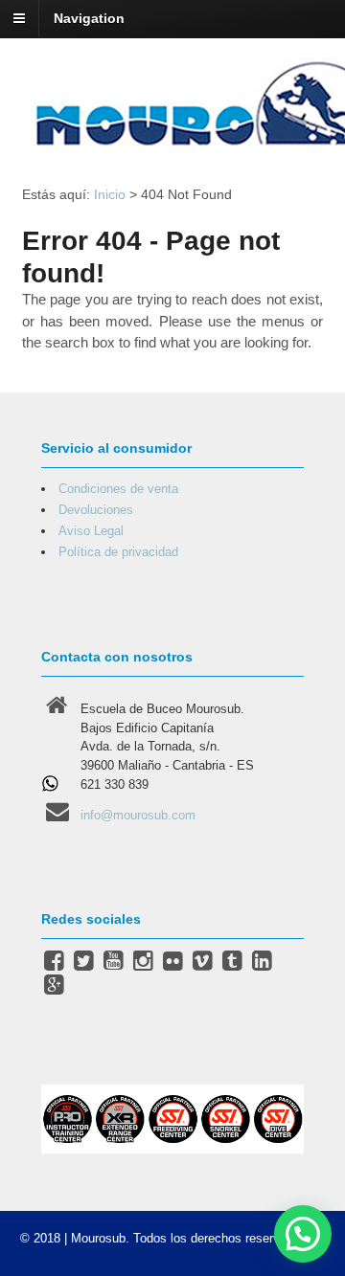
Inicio (110, 194)
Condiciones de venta (118, 488)
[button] (303, 1234)
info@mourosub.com (138, 815)
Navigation (89, 18)
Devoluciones (95, 510)
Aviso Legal (91, 531)
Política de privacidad (118, 552)
